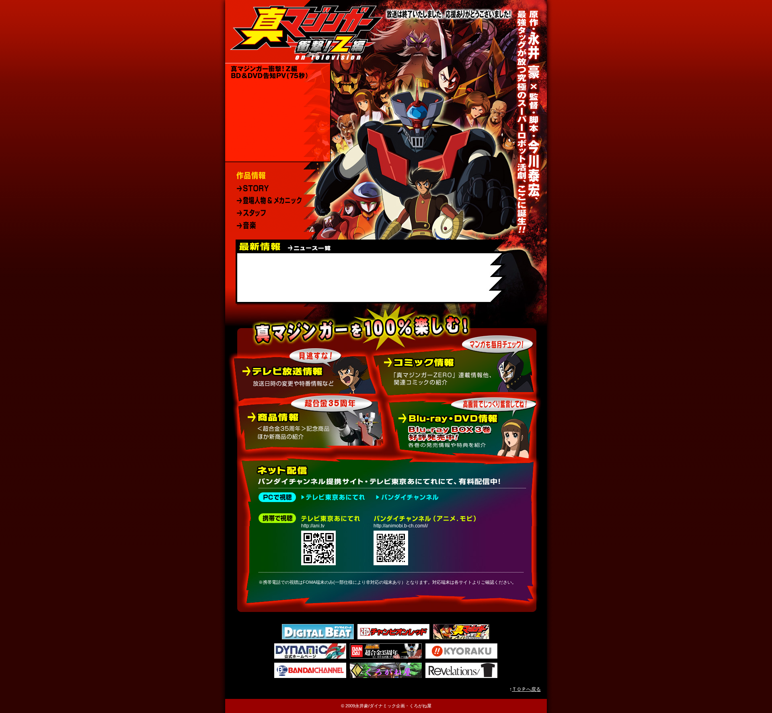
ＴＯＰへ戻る (526, 689)
